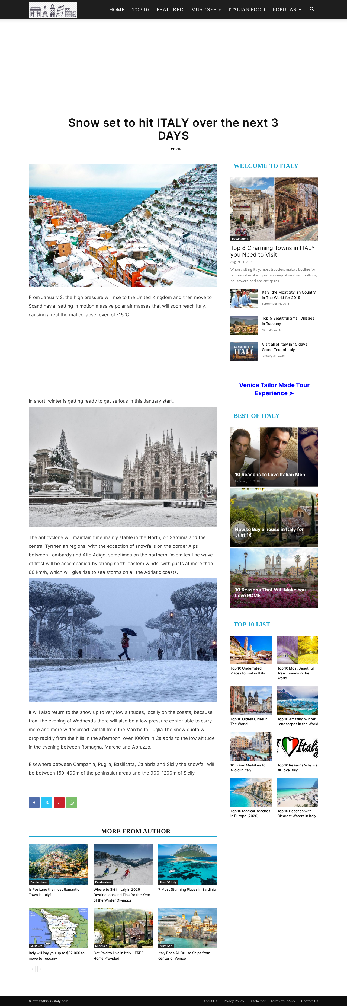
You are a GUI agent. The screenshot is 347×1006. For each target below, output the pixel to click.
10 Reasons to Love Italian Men (270, 474)
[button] (311, 10)
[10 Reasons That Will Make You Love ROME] (274, 578)
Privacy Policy (233, 1001)
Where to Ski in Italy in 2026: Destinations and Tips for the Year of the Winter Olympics (122, 894)
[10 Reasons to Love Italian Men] (274, 457)
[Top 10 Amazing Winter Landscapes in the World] (298, 700)
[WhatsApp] (71, 802)
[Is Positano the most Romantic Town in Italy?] (58, 864)
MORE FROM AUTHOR (136, 831)
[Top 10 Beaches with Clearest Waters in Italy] (298, 792)
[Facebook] (34, 802)
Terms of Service (283, 1001)
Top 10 (140, 9)
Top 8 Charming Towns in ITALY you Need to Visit (272, 251)
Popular (285, 9)
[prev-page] (32, 969)
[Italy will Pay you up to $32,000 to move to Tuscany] (58, 928)
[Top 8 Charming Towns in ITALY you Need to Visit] (274, 209)
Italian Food (247, 9)
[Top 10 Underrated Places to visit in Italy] (251, 650)
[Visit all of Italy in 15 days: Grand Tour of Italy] (244, 351)
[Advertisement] (173, 71)
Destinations (38, 882)
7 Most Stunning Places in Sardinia (187, 889)
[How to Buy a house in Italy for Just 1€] (274, 517)
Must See (204, 9)
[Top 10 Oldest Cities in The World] (251, 700)
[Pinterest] (59, 802)
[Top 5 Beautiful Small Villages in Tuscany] (244, 325)
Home (117, 9)
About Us (210, 1001)
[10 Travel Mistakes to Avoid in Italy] (251, 746)
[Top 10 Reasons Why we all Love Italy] (298, 746)
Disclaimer (257, 1001)
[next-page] (40, 969)
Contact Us (309, 1001)
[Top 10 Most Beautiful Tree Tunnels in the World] (298, 650)
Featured (170, 9)
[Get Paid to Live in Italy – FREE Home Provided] (123, 928)
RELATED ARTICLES (63, 831)
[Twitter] (46, 802)
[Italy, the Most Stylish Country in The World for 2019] (244, 298)
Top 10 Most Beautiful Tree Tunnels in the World (295, 673)
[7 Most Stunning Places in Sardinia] (187, 864)
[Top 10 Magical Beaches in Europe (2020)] (251, 792)
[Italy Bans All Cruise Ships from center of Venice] (187, 928)
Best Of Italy (168, 882)
